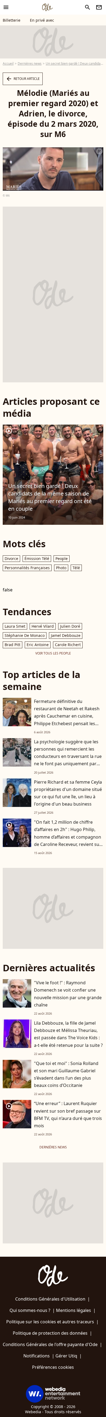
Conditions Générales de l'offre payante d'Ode (50, 1344)
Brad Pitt (12, 644)
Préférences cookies (53, 1367)
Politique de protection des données (50, 1333)
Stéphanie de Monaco (25, 635)
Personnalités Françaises (27, 567)
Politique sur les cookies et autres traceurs (50, 1322)
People (61, 558)
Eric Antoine (38, 644)
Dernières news (30, 63)
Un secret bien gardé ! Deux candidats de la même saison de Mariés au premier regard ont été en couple (50, 497)
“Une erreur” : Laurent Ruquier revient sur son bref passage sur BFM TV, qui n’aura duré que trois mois (68, 1114)
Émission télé (36, 558)
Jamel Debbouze (65, 635)
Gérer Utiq (66, 1356)
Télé (76, 567)
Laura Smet (15, 626)
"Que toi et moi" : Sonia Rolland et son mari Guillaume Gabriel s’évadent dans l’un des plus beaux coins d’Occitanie (66, 1074)
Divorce (11, 558)
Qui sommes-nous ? (30, 1310)
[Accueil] (47, 7)
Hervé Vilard (43, 626)
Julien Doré (70, 626)
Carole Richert (68, 644)
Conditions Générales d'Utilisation (50, 1299)
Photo (61, 567)
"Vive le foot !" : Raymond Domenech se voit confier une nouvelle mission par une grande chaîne (68, 994)
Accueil (8, 63)
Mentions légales (73, 1310)
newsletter (99, 7)
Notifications (36, 1356)
